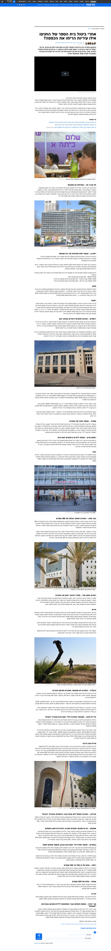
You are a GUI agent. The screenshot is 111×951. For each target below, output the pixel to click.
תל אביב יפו (86, 924)
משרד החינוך (93, 924)
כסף (61, 1)
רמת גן (62, 924)
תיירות (46, 1)
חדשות (87, 1)
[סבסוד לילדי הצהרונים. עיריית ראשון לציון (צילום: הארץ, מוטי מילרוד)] (65, 489)
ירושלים (81, 924)
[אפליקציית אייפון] (22, 5)
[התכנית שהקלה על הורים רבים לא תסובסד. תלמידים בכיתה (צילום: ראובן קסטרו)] (65, 156)
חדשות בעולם (55, 5)
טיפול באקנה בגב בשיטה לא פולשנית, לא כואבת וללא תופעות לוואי (74, 127)
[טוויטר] (19, 5)
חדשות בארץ (70, 5)
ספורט (81, 1)
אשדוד (71, 924)
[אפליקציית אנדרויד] (24, 5)
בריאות (52, 1)
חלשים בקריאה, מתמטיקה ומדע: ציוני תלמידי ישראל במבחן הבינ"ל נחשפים (71, 122)
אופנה (34, 1)
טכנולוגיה (40, 1)
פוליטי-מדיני (62, 5)
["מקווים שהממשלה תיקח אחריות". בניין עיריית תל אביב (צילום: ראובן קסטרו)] (65, 225)
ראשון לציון (76, 924)
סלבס (65, 1)
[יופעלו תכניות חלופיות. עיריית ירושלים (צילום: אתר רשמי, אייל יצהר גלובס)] (65, 365)
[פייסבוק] (17, 5)
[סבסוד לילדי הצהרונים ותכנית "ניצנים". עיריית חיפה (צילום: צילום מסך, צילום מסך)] (65, 785)
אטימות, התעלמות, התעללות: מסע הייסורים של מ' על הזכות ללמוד (74, 125)
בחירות (76, 1)
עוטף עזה (67, 924)
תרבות (70, 1)
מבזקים (82, 5)
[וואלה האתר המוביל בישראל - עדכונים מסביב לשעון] (93, 1)
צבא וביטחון (77, 5)
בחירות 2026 (48, 5)
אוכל (57, 1)
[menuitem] (86, 2)
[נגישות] (2, 2)
